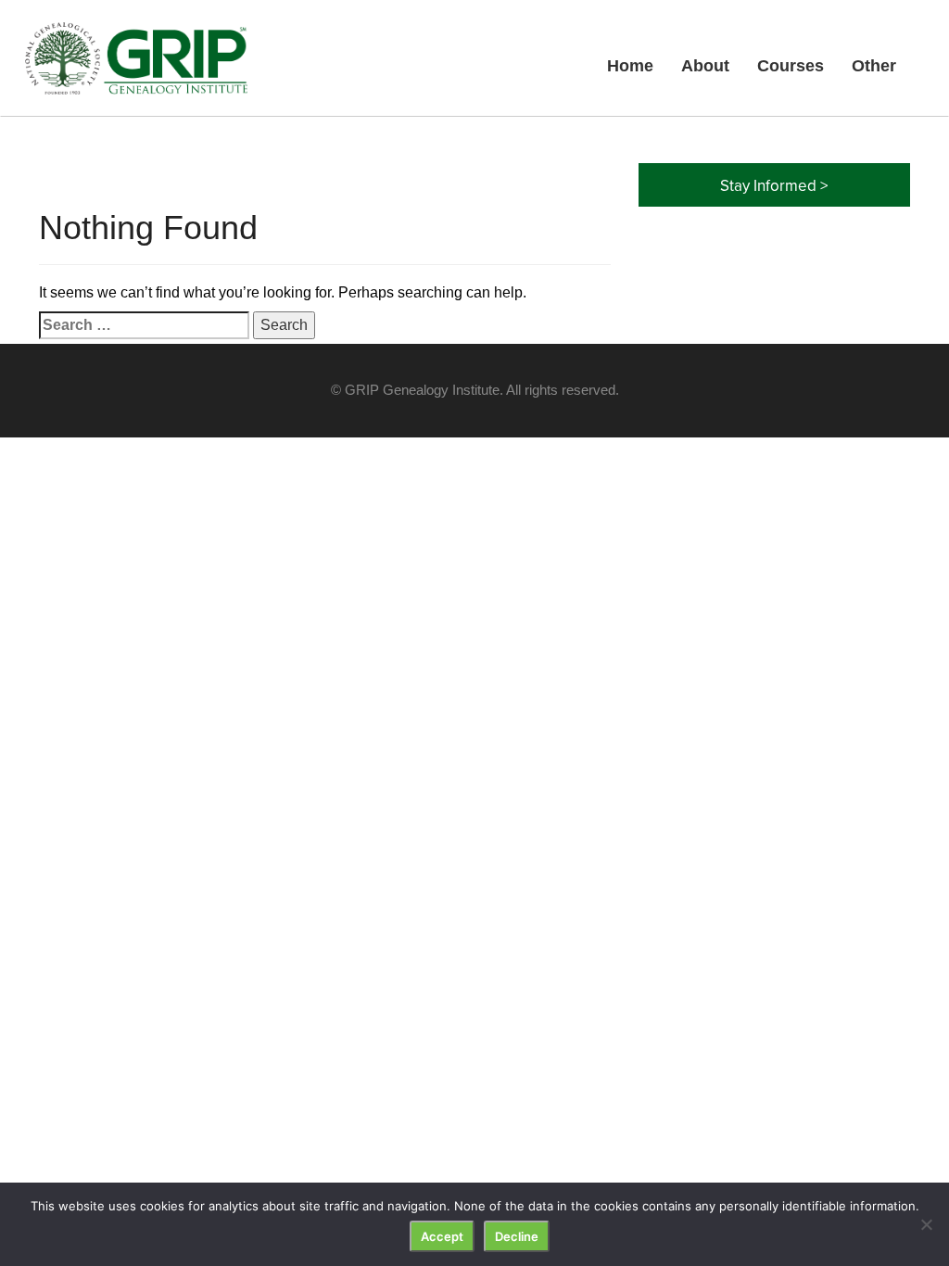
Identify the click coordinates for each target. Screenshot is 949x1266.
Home (630, 66)
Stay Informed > (774, 185)
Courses (790, 66)
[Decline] (926, 1224)
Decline (516, 1236)
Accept (442, 1236)
